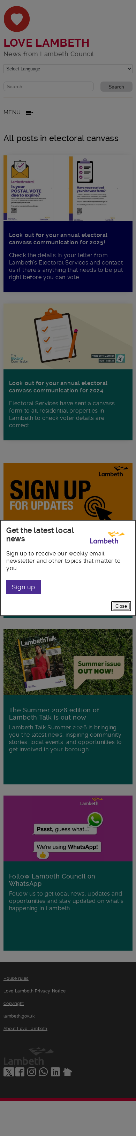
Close (121, 606)
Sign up (23, 587)
